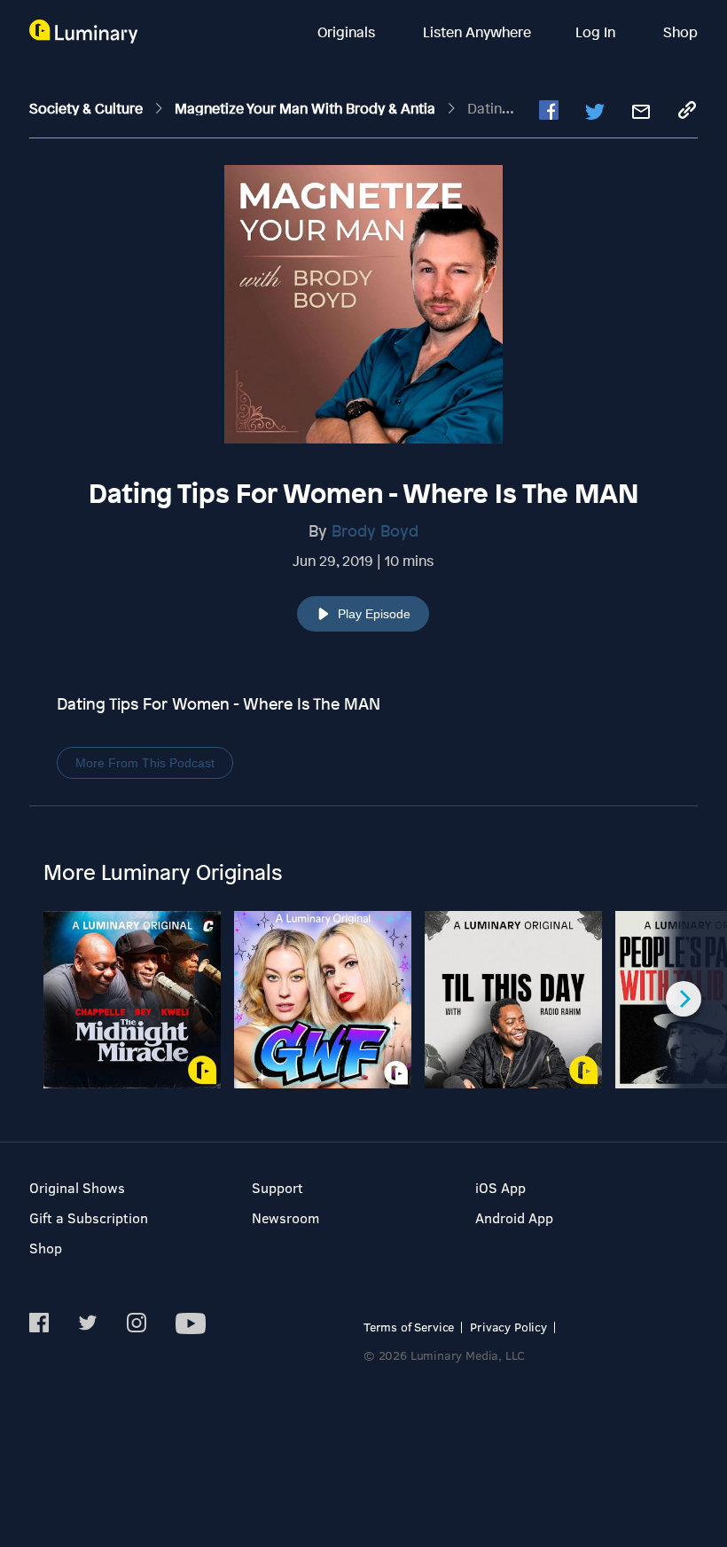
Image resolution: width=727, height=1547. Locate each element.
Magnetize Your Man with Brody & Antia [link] (307, 108)
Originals (348, 32)
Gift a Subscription (88, 1217)
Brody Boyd (375, 530)
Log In (597, 32)
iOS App (500, 1187)
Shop (680, 32)
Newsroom (285, 1217)
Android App (514, 1217)
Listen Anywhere (477, 32)
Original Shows (77, 1187)
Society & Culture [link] (87, 108)
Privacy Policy (508, 1326)
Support (277, 1187)
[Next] (683, 999)
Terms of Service (409, 1326)
